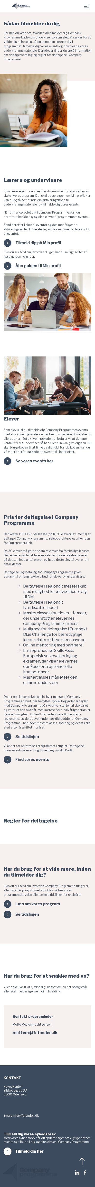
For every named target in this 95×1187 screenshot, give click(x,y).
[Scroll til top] (83, 1161)
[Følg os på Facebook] (85, 1172)
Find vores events (32, 759)
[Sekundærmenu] (86, 6)
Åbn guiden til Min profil (38, 266)
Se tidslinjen (27, 737)
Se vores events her (34, 461)
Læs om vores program (37, 904)
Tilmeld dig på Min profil (38, 243)
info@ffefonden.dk (26, 1115)
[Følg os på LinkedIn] (78, 1172)
